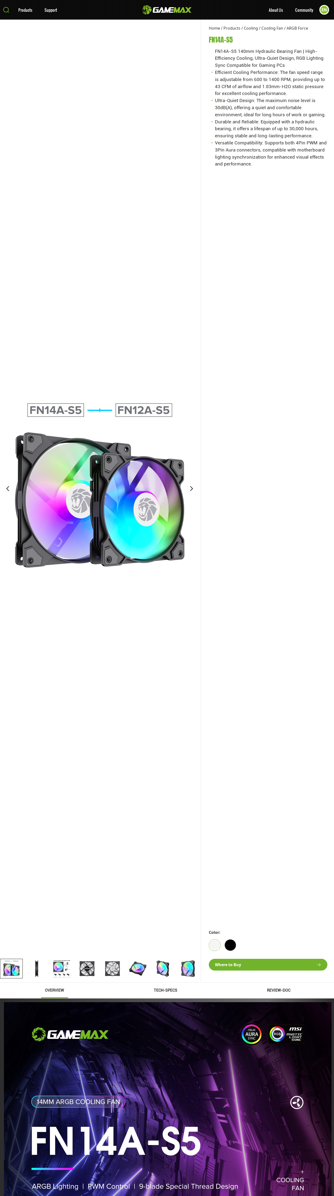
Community (304, 10)
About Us (276, 10)
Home (214, 28)
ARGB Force (297, 28)
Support (51, 10)
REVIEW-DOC (278, 990)
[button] (8, 488)
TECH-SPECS (165, 990)
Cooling (251, 28)
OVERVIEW (54, 990)
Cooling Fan (272, 28)
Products (25, 10)
